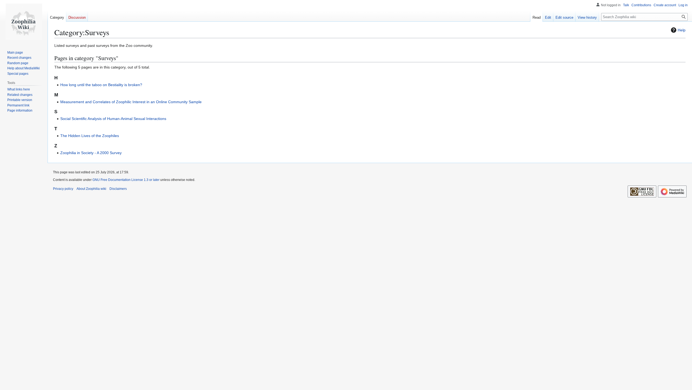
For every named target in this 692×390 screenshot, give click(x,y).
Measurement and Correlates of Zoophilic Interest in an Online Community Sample (131, 102)
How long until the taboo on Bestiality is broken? (101, 85)
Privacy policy (63, 189)
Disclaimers (118, 189)
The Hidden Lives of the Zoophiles (89, 136)
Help (682, 30)
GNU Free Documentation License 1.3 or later (125, 180)
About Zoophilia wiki (91, 189)
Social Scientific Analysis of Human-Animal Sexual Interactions (113, 118)
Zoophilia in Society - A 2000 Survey (91, 153)
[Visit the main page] (23, 21)
